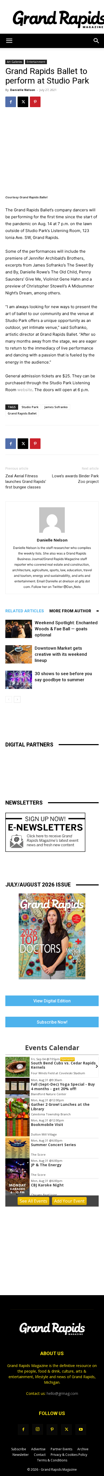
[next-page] (17, 699)
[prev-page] (8, 699)
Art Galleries (14, 62)
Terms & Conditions (52, 1460)
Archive (83, 1449)
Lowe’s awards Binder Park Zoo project (75, 479)
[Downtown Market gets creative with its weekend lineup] (18, 654)
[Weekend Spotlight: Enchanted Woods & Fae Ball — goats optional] (18, 629)
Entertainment (36, 62)
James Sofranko (56, 407)
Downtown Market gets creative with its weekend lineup (61, 654)
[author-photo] (52, 532)
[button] (9, 41)
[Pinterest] (35, 102)
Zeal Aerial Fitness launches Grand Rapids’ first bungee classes (25, 482)
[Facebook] (10, 102)
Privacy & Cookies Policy (69, 1454)
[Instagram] (37, 1429)
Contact (40, 1454)
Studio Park (30, 407)
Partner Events (61, 1449)
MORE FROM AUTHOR (70, 611)
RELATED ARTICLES (24, 611)
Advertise (38, 1449)
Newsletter (21, 1454)
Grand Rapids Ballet (22, 413)
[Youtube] (80, 1429)
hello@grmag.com (62, 1393)
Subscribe (18, 1449)
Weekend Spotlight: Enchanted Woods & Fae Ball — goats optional (66, 628)
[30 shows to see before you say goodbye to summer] (18, 680)
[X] (23, 102)
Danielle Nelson (22, 90)
